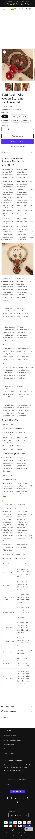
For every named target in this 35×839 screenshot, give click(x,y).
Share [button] (5, 717)
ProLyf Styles (14, 830)
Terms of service (25, 833)
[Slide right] (33, 88)
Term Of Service (10, 753)
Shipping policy (18, 836)
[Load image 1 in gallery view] (9, 87)
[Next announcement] (31, 3)
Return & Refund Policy (13, 740)
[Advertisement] (17, 29)
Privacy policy (11, 833)
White (6, 120)
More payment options (17, 146)
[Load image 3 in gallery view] (26, 87)
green (14, 116)
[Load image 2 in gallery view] (17, 87)
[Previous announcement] (3, 3)
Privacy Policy (10, 735)
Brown (15, 120)
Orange (25, 120)
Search (6, 749)
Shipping (4, 109)
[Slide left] (2, 88)
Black (23, 116)
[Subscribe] (29, 784)
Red (5, 116)
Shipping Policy (10, 744)
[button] (4, 9)
